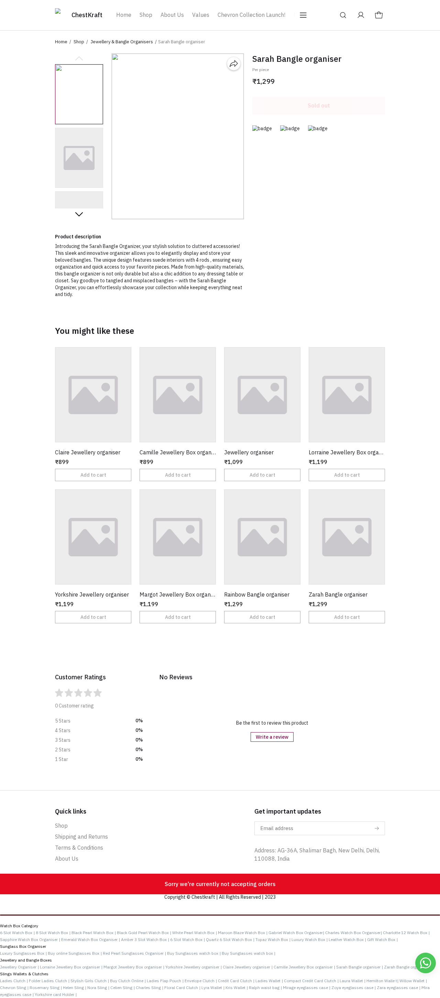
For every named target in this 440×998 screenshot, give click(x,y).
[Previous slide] (79, 58)
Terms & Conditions (79, 847)
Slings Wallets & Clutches (24, 973)
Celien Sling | (123, 987)
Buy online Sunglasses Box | (75, 953)
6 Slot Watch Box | (17, 932)
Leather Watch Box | (347, 939)
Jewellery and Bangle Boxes (26, 960)
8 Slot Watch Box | (53, 932)
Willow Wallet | (413, 980)
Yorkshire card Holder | (56, 994)
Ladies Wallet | (269, 980)
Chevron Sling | (15, 987)
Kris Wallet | (237, 987)
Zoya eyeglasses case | (354, 987)
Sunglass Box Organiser (23, 946)
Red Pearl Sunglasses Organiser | (135, 953)
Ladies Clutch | (14, 980)
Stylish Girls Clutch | (90, 980)
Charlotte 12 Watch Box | (406, 932)
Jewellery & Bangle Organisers (121, 42)
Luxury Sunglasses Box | (24, 953)
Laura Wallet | (353, 980)
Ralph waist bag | (266, 987)
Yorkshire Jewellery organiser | (194, 966)
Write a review (272, 737)
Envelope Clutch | (201, 980)
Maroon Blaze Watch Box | (242, 932)
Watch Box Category (19, 925)
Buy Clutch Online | (128, 980)
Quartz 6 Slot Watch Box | (230, 939)
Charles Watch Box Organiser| (353, 932)
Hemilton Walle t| (382, 980)
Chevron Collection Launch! (251, 14)
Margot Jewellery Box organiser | (134, 966)
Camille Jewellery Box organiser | (305, 966)
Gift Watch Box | (382, 939)
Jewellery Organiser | (19, 966)
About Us (172, 14)
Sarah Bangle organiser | (360, 966)
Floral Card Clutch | (182, 987)
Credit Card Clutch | (236, 980)
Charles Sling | (150, 987)
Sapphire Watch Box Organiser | (30, 939)
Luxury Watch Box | (310, 939)
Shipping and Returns (81, 836)
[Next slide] (79, 213)
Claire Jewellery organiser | (248, 966)
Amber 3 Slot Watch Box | (145, 939)
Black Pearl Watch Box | (94, 932)
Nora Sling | (98, 987)
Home (123, 14)
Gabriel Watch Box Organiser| (296, 932)
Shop (146, 14)
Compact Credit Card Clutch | (312, 980)
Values (200, 14)
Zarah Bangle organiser (406, 966)
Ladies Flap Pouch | (166, 980)
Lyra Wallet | (213, 987)
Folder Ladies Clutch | (49, 980)
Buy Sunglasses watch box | (194, 953)
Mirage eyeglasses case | (307, 987)
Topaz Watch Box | (272, 939)
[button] (79, 94)
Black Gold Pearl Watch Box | (144, 932)
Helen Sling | (75, 987)
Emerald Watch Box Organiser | (90, 939)
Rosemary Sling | (46, 987)
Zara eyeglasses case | (399, 987)
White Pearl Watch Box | (194, 932)
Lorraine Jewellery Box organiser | (71, 966)
